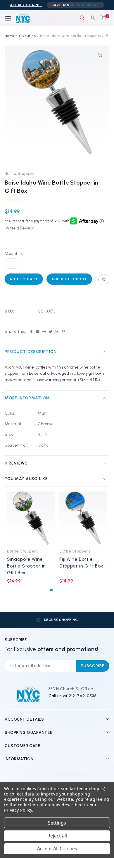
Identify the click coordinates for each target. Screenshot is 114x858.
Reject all (57, 835)
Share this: (15, 331)
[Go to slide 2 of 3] (57, 590)
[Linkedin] (57, 331)
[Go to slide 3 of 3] (62, 590)
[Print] (44, 331)
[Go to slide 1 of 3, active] (51, 590)
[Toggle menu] (8, 19)
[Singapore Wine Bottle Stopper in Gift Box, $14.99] (31, 518)
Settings (57, 823)
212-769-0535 (83, 695)
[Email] (37, 331)
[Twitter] (50, 331)
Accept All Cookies (57, 848)
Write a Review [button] (20, 228)
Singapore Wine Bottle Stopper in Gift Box (26, 566)
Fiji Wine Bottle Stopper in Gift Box (81, 562)
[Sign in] (92, 18)
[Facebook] (31, 331)
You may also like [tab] (26, 478)
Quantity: (14, 253)
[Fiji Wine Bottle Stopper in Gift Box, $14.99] (83, 518)
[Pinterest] (63, 331)
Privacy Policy (18, 810)
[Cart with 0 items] (102, 18)
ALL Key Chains (26, 5)
